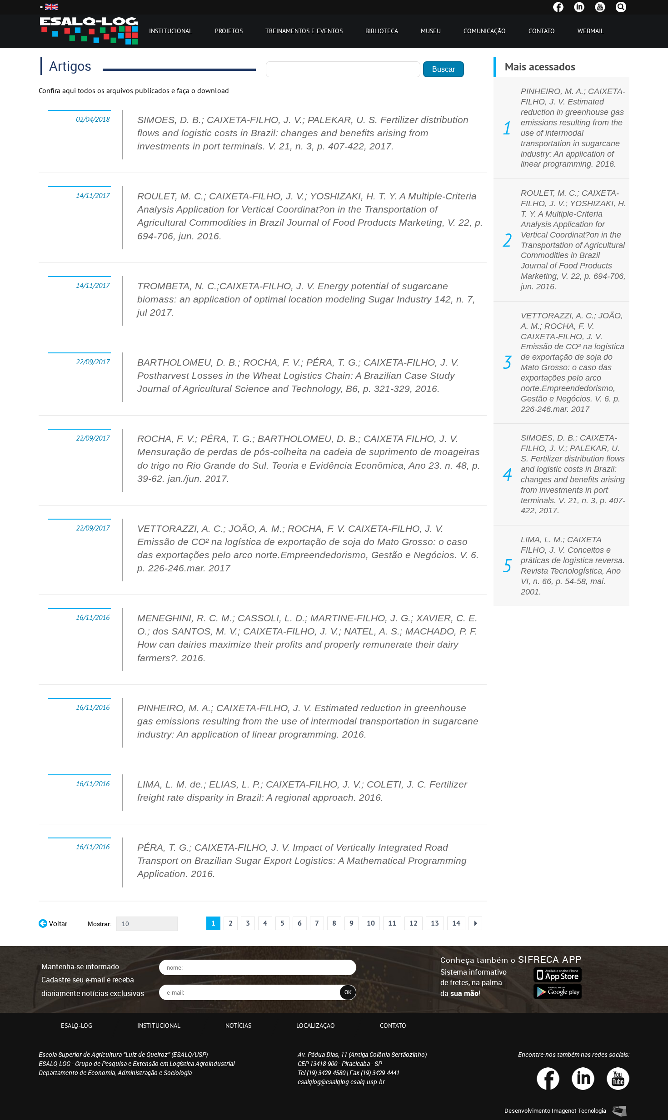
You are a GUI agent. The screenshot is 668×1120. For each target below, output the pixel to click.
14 (456, 923)
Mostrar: (100, 923)
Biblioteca (381, 31)
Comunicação (485, 31)
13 (435, 923)
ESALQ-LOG (76, 1025)
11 (392, 923)
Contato (541, 31)
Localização (315, 1025)
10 (371, 923)
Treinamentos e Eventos (304, 31)
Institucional (170, 31)
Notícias (238, 1025)
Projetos (229, 31)
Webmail (591, 31)
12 (413, 923)
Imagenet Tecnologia (579, 1110)
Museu (431, 31)
